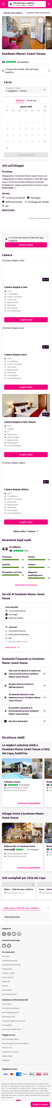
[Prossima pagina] (48, 908)
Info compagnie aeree (10, 1012)
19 (20, 135)
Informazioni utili (8, 1017)
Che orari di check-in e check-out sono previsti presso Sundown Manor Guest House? (25, 673)
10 (7, 129)
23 (45, 135)
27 (26, 141)
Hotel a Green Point (12, 917)
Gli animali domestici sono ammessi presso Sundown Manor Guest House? (25, 697)
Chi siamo (5, 956)
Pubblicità (6, 982)
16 (45, 129)
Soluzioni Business (9, 994)
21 (32, 135)
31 (7, 148)
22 (38, 135)
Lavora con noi (7, 977)
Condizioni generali (9, 960)
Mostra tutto (8, 210)
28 (32, 141)
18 (13, 135)
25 (13, 141)
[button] (23, 32)
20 (26, 135)
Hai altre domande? (18, 721)
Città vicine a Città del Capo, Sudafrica (22, 908)
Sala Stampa (6, 990)
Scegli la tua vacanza (10, 1052)
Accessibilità (7, 1025)
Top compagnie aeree (10, 1039)
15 (38, 129)
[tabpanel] (26, 917)
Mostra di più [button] (10, 647)
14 (32, 129)
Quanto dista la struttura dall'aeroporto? (21, 685)
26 (20, 141)
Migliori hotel (7, 1056)
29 (38, 141)
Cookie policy (7, 969)
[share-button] (40, 20)
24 (7, 141)
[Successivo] (45, 106)
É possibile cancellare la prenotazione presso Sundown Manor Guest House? (24, 711)
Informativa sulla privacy (11, 965)
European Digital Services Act (13, 1021)
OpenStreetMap (44, 218)
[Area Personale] (49, 4)
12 (20, 129)
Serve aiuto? (7, 1004)
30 (45, 141)
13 (26, 129)
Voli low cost (7, 1048)
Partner (5, 986)
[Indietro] (7, 106)
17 (7, 135)
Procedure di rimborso (10, 1008)
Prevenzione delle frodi (11, 1029)
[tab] (22, 908)
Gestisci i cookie (8, 973)
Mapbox (33, 218)
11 (13, 129)
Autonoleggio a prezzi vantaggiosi (15, 1043)
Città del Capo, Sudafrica (12, 13)
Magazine (6, 1060)
